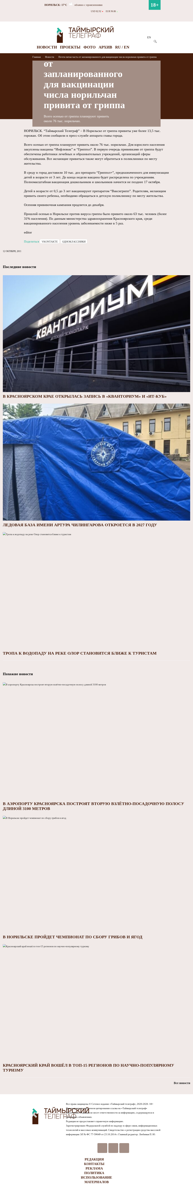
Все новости (182, 1083)
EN (149, 37)
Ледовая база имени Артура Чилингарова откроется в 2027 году (80, 524)
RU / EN (122, 47)
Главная (36, 56)
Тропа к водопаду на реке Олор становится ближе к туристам (80, 653)
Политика (94, 1173)
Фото (89, 47)
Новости (47, 47)
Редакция (94, 1159)
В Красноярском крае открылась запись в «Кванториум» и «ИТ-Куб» (85, 396)
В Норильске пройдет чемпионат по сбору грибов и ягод (72, 937)
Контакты (94, 1164)
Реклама (94, 1168)
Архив (105, 47)
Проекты (70, 47)
